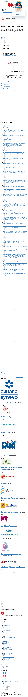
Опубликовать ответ (5, 609)
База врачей (6, 642)
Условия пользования (8, 630)
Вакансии (5, 662)
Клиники (5, 648)
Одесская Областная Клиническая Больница (13, 468)
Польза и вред (6, 654)
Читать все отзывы (5, 275)
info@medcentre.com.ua (9, 637)
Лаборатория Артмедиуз (13, 512)
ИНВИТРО (8, 432)
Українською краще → (19, 14)
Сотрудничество (7, 625)
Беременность (6, 643)
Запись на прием (7, 647)
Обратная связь (6, 622)
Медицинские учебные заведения (11, 652)
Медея (6, 538)
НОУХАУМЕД (9, 417)
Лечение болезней (7, 649)
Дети (4, 644)
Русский (5, 667)
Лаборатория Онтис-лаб (13, 498)
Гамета (6, 483)
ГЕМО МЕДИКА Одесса (13, 567)
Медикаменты (6, 650)
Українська (5, 666)
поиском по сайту (20, 377)
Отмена (12, 609)
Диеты (4, 646)
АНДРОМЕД (9, 526)
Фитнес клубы (6, 659)
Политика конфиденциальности (10, 632)
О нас (4, 621)
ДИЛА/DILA (8, 455)
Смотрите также (7, 373)
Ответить (14, 55)
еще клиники (14, 375)
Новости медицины (7, 653)
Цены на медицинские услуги (10, 660)
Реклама (5, 627)
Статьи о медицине (7, 658)
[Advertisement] (14, 105)
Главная (5, 9)
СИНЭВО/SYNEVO (11, 402)
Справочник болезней (8, 657)
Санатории (5, 655)
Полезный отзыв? (7, 55)
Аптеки (5, 641)
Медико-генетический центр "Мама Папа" (11, 554)
